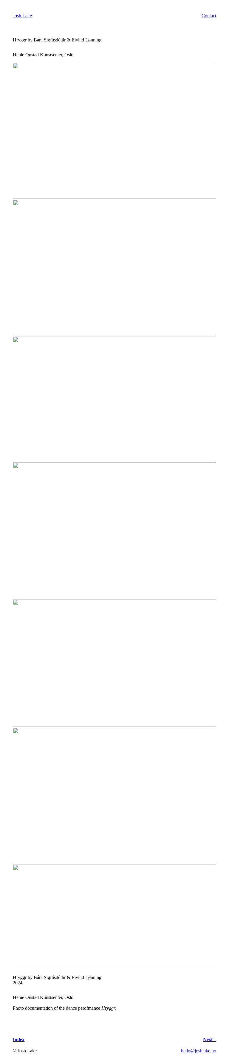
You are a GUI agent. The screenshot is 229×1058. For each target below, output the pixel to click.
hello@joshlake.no (198, 1050)
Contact (209, 15)
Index (18, 1039)
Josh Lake (22, 15)
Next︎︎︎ (209, 1039)
